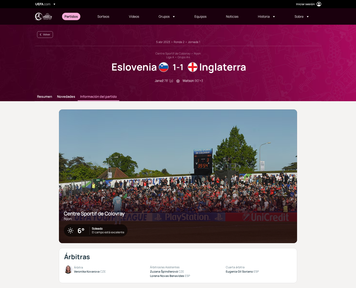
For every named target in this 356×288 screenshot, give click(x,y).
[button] (166, 16)
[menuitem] (76, 16)
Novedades (66, 97)
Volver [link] (46, 34)
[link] (71, 16)
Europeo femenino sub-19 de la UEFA (43, 16)
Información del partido (98, 97)
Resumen (44, 97)
